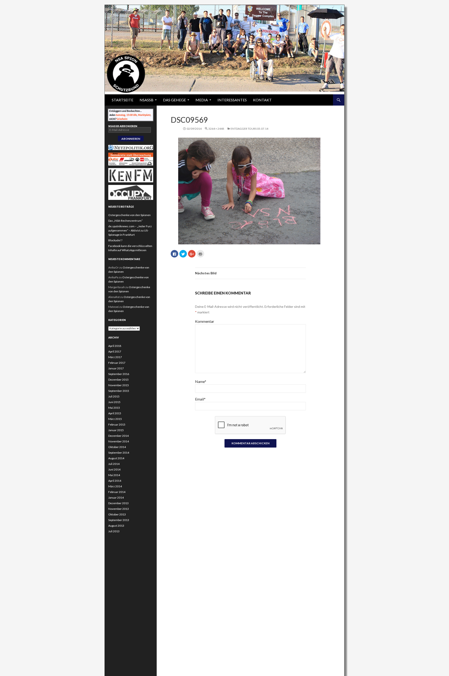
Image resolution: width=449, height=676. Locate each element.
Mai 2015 (114, 407)
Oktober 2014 (117, 447)
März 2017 (115, 357)
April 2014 (114, 480)
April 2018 (114, 346)
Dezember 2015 (118, 379)
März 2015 (115, 419)
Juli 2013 (113, 531)
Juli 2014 (113, 464)
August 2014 (116, 458)
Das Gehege (174, 100)
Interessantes (232, 100)
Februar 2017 (116, 362)
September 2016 (118, 374)
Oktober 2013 (117, 514)
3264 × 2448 (216, 128)
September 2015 (118, 391)
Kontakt (262, 100)
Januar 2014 (116, 497)
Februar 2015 (116, 424)
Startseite (122, 100)
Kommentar (204, 321)
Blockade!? (115, 240)
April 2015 (114, 413)
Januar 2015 (116, 430)
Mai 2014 (114, 475)
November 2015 (118, 385)
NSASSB (146, 100)
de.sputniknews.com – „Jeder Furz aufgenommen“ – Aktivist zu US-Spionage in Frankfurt (130, 230)
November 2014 (118, 441)
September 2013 (118, 520)
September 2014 (118, 452)
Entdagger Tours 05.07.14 (249, 128)
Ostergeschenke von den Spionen (129, 215)
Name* (200, 381)
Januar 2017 (116, 368)
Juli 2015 (113, 396)
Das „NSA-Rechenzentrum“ (125, 220)
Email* (200, 399)
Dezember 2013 (118, 503)
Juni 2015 (114, 402)
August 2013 (116, 525)
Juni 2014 (114, 469)
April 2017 (114, 351)
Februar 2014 (116, 492)
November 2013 (118, 509)
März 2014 (115, 486)
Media (202, 100)
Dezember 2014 (118, 435)
